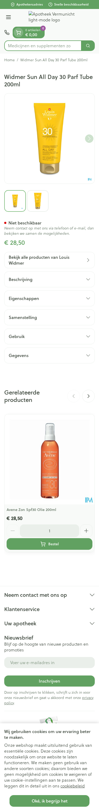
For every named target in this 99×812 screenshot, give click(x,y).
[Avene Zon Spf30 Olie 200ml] (49, 459)
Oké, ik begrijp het (50, 801)
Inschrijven (49, 681)
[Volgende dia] (88, 396)
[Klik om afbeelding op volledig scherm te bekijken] (49, 138)
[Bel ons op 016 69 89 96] (7, 32)
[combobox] (43, 45)
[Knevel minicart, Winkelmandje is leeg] (18, 32)
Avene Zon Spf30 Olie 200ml (31, 509)
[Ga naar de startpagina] (55, 18)
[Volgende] (89, 138)
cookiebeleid (72, 786)
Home (9, 60)
